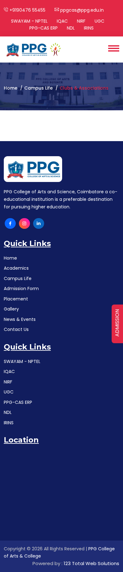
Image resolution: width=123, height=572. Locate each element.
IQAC (62, 21)
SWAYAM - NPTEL (29, 21)
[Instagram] (24, 223)
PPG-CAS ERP (43, 28)
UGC (99, 21)
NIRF (81, 21)
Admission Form (21, 288)
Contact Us (16, 329)
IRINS (89, 28)
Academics (16, 268)
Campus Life (18, 278)
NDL (71, 28)
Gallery (11, 309)
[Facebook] (10, 223)
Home (10, 88)
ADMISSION (117, 323)
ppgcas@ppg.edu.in (81, 10)
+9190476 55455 (26, 10)
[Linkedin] (38, 223)
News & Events (20, 319)
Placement (16, 299)
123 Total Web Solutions (91, 563)
